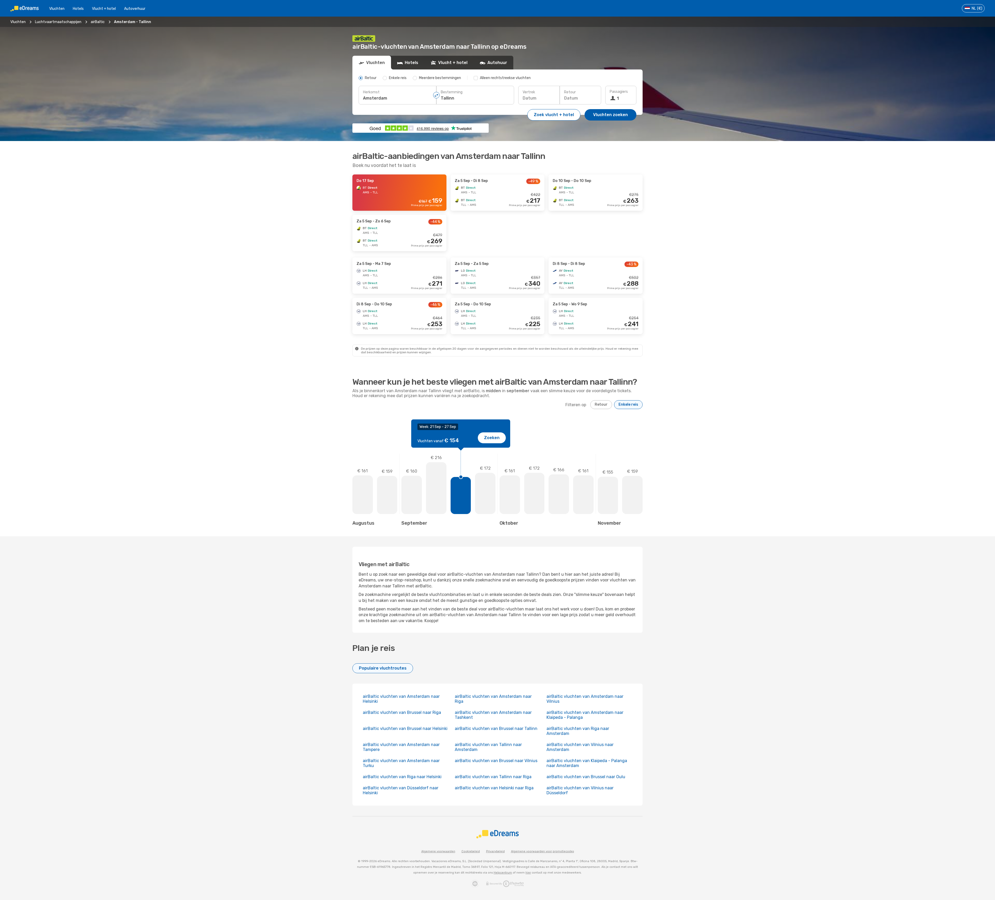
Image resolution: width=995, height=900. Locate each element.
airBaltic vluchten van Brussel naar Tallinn (496, 728)
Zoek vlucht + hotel (554, 114)
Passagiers (619, 91)
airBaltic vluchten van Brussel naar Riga (402, 712)
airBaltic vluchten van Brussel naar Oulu (585, 776)
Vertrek (529, 92)
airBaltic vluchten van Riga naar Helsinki (402, 776)
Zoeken (492, 437)
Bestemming (452, 92)
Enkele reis (628, 404)
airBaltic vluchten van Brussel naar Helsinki (405, 728)
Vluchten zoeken (610, 114)
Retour (570, 92)
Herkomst (371, 92)
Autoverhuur (134, 8)
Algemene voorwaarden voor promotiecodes (542, 851)
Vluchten (57, 8)
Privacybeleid (495, 851)
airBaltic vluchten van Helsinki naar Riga (494, 787)
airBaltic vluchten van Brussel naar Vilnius (496, 760)
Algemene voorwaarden (438, 851)
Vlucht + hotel (104, 8)
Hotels (78, 8)
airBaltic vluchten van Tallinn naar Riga (493, 776)
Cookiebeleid (470, 851)
